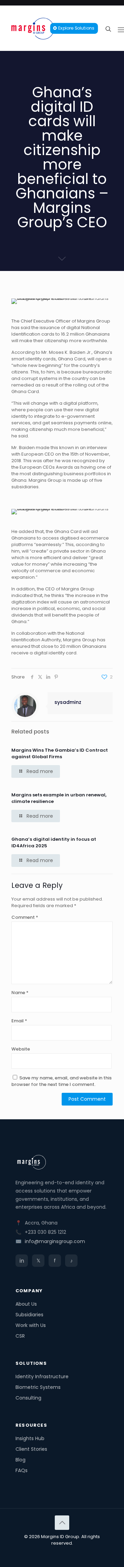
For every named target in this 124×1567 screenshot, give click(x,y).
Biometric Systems (38, 1387)
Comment (24, 917)
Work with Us (31, 1325)
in (22, 1261)
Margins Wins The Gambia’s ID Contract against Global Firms (59, 753)
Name (20, 992)
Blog (20, 1459)
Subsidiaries (29, 1314)
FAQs (22, 1470)
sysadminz (67, 702)
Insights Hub (30, 1438)
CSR (20, 1335)
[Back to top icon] (62, 1522)
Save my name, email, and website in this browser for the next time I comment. (61, 1081)
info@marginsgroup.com (55, 1241)
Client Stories (31, 1449)
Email (19, 1021)
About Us (26, 1304)
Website (20, 1049)
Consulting (28, 1397)
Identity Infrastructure (42, 1376)
